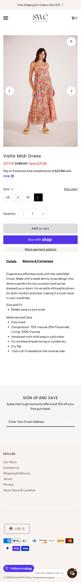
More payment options (40, 249)
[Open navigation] (16, 18)
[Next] (71, 91)
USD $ (20, 529)
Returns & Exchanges (38, 261)
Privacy (8, 484)
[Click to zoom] (71, 41)
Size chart (71, 189)
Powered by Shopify (43, 577)
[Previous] (9, 91)
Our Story (10, 462)
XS (8, 197)
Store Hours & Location (19, 490)
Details (11, 261)
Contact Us (11, 468)
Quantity (9, 214)
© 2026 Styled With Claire (17, 577)
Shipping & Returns (16, 473)
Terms (7, 479)
